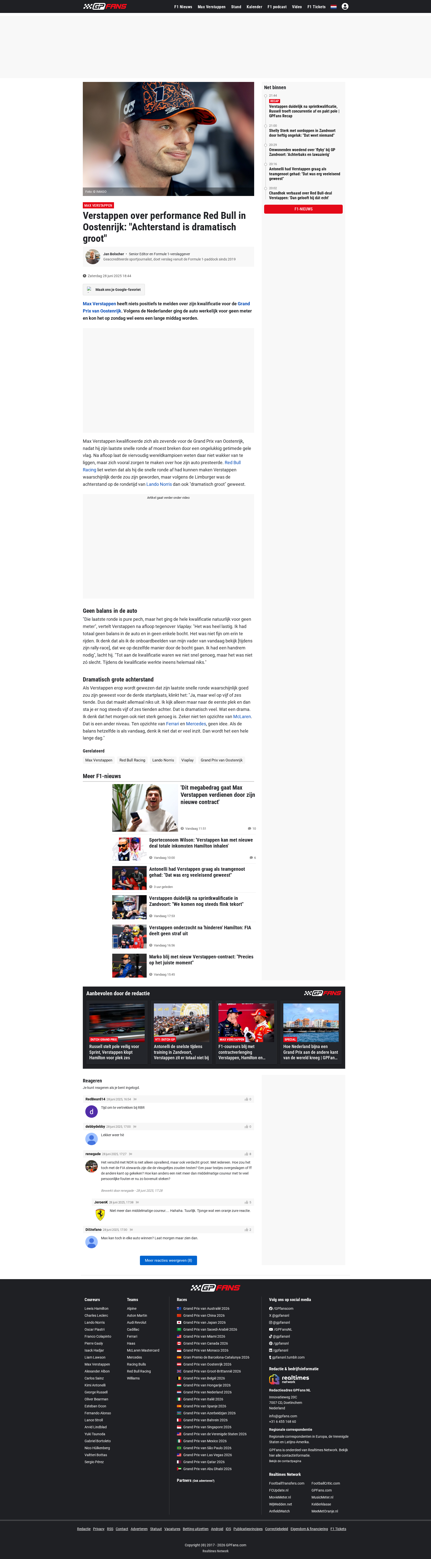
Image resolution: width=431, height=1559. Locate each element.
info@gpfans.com (283, 1416)
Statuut (156, 1529)
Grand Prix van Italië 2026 (203, 1399)
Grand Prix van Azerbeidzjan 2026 (209, 1413)
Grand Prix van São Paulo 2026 (207, 1448)
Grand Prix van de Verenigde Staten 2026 (215, 1434)
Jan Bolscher (114, 254)
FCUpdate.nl (278, 1490)
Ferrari (172, 723)
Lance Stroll (94, 1420)
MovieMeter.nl (280, 1497)
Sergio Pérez (94, 1462)
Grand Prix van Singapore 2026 (207, 1427)
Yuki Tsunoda (95, 1434)
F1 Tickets (317, 6)
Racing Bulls (136, 1364)
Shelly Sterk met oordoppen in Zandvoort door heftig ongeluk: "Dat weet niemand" (302, 133)
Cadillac (133, 1329)
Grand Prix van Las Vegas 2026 (207, 1455)
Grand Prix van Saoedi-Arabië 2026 (210, 1329)
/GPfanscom (283, 1308)
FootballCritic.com (326, 1483)
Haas (131, 1343)
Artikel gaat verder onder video (168, 497)
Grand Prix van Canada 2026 (205, 1343)
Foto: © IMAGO (96, 191)
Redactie (84, 1529)
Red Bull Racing (132, 760)
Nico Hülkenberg (97, 1448)
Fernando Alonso (98, 1413)
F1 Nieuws (183, 6)
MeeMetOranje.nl (325, 1511)
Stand (236, 6)
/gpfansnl (281, 1343)
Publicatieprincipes (248, 1529)
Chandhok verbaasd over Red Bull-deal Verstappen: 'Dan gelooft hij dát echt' (300, 195)
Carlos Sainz (94, 1378)
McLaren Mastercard (143, 1350)
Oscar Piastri (95, 1329)
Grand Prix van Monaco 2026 (205, 1350)
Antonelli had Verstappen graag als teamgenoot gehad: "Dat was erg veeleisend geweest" (304, 174)
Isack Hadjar (94, 1350)
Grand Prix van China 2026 (204, 1315)
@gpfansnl (281, 1322)
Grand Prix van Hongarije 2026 (207, 1385)
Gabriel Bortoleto (98, 1441)
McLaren (242, 716)
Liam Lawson (95, 1357)
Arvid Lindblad (96, 1427)
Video (297, 6)
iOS (228, 1529)
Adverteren (139, 1529)
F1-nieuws (304, 209)
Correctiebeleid (276, 1529)
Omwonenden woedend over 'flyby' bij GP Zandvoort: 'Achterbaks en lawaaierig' (302, 152)
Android (217, 1529)
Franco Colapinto (98, 1336)
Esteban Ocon (95, 1406)
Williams (133, 1378)
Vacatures (172, 1529)
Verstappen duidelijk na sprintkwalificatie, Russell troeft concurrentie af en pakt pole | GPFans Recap (304, 111)
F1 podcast (277, 6)
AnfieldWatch (279, 1511)
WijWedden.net (280, 1504)
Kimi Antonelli (95, 1385)
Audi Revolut (136, 1322)
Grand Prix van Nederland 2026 (207, 1392)
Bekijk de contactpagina (285, 1461)
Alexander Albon (97, 1371)
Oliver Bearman (96, 1399)
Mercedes (196, 723)
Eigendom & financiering (309, 1529)
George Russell (96, 1392)
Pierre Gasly (94, 1343)
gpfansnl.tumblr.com (288, 1357)
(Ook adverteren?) (204, 1481)
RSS (110, 1529)
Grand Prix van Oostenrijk (222, 760)
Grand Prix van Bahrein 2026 (205, 1420)
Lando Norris (159, 484)
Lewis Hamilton (96, 1308)
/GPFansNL (282, 1329)
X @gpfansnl (279, 1315)
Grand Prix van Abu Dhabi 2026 (207, 1469)
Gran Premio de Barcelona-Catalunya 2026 (216, 1357)
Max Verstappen (212, 6)
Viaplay (187, 760)
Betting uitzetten (196, 1529)
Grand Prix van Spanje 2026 (204, 1406)
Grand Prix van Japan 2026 (204, 1322)
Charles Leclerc (96, 1315)
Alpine (131, 1308)
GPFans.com (322, 1490)
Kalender (254, 6)
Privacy (99, 1529)
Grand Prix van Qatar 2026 (204, 1462)
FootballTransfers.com (286, 1483)
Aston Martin (137, 1315)
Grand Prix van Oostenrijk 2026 (207, 1364)
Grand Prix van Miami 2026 (204, 1336)
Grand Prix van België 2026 (204, 1378)
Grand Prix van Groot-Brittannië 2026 (212, 1371)
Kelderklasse (321, 1504)
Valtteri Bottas (96, 1455)
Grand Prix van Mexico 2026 (205, 1441)
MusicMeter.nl (322, 1497)
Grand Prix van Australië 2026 (206, 1308)
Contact (122, 1529)
